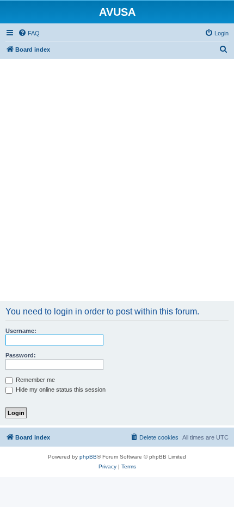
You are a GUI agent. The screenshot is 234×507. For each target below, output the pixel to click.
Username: (20, 330)
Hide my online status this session (60, 389)
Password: (20, 355)
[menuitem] (29, 33)
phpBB (88, 457)
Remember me (34, 379)
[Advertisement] (117, 176)
